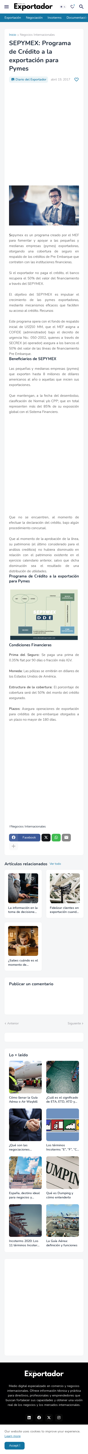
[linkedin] (29, 1418)
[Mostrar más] (13, 846)
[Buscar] (82, 7)
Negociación (34, 18)
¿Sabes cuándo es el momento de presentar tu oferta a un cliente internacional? (23, 963)
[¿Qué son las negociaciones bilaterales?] (25, 1124)
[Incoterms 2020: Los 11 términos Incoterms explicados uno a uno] (25, 1220)
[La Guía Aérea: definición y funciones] (62, 1220)
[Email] (66, 837)
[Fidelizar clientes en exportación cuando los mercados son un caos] (65, 888)
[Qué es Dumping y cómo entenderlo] (62, 1172)
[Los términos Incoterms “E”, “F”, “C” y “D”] (62, 1124)
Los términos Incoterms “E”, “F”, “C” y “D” (62, 1147)
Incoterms (55, 18)
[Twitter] (46, 837)
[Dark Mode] (63, 6)
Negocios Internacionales (37, 35)
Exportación (13, 18)
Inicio (12, 35)
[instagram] (59, 1418)
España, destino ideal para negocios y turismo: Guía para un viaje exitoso (24, 1195)
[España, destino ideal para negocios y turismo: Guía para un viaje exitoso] (25, 1172)
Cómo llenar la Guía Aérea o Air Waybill (23, 1100)
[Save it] (76, 79)
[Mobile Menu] (6, 7)
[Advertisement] (44, 134)
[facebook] (39, 1418)
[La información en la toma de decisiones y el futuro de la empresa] (23, 888)
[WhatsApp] (56, 837)
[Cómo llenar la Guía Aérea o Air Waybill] (25, 1077)
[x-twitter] (49, 1418)
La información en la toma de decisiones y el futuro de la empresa (23, 910)
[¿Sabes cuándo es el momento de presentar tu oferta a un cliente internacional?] (23, 941)
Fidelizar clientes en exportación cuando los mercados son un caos (65, 910)
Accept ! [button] (14, 1445)
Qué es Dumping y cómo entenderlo (59, 1195)
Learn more (13, 1436)
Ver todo (55, 864)
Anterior (13, 1023)
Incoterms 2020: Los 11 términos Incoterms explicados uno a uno (25, 1243)
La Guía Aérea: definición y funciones (61, 1243)
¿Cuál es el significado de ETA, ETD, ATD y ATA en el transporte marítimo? (62, 1100)
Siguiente (74, 1023)
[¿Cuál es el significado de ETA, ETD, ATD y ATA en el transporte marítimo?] (62, 1077)
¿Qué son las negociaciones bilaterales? (19, 1147)
